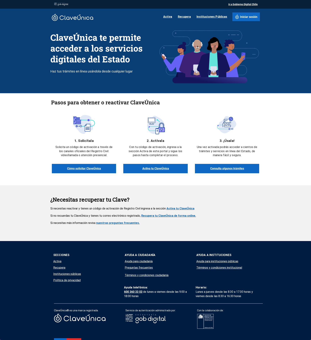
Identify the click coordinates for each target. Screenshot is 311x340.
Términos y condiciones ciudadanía (146, 275)
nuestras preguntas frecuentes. (118, 223)
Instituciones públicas (67, 274)
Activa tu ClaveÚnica (180, 208)
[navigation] (84, 267)
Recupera (59, 267)
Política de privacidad (67, 280)
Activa (57, 261)
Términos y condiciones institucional (219, 267)
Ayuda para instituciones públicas (217, 261)
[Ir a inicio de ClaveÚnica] (73, 17)
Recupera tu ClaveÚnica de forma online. (168, 215)
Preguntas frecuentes (139, 267)
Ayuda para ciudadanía (139, 261)
